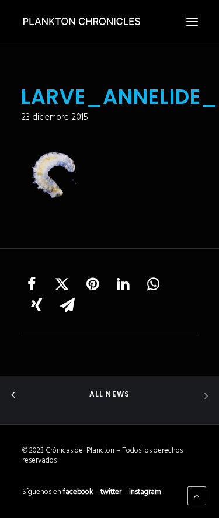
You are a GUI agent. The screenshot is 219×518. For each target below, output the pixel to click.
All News (109, 394)
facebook (78, 492)
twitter (110, 492)
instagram (145, 492)
